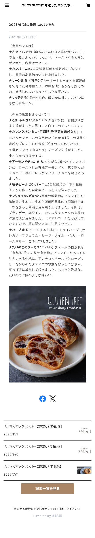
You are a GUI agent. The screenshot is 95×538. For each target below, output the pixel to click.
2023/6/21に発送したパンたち (31, 24)
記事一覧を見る (47, 488)
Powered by (42, 515)
